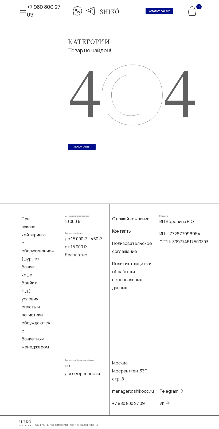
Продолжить (81, 146)
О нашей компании (131, 219)
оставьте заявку (159, 11)
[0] (192, 10)
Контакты (121, 231)
